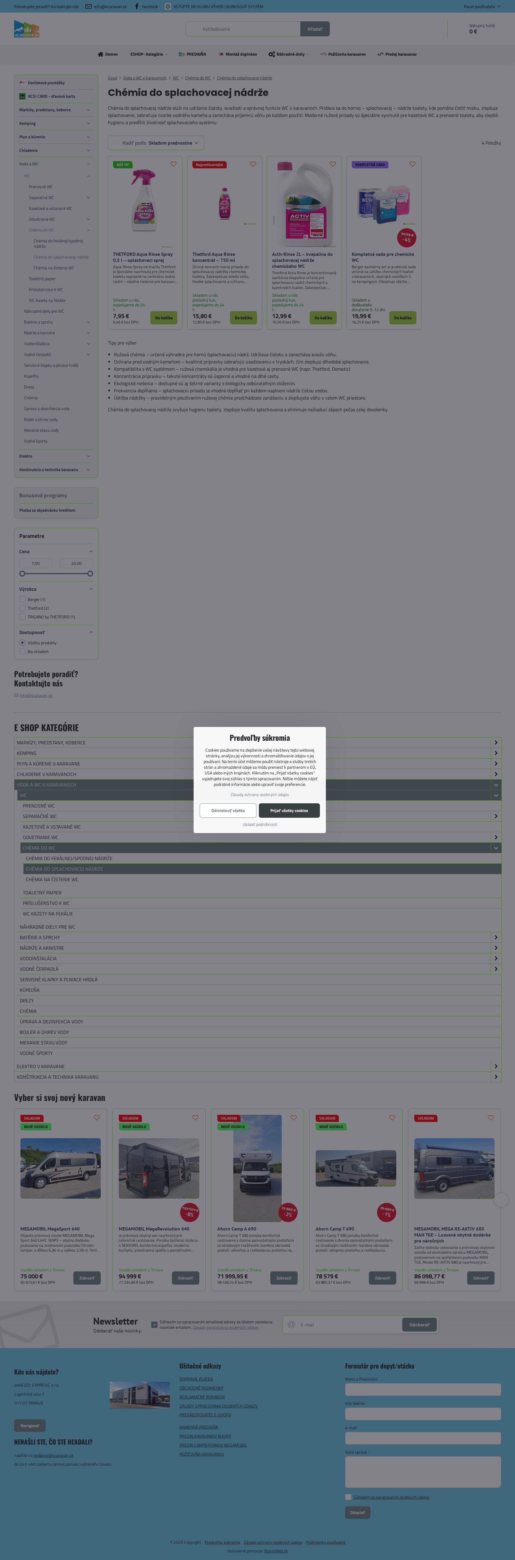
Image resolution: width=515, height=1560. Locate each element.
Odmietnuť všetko (228, 810)
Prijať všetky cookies (289, 810)
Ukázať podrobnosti (260, 824)
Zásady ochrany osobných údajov (260, 794)
